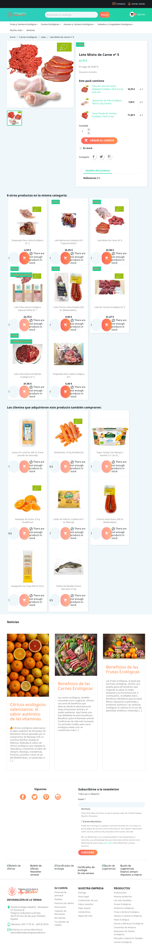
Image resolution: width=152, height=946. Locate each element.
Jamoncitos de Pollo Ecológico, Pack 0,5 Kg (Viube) (107, 102)
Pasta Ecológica (121, 919)
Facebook (23, 797)
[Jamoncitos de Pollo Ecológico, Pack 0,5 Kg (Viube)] (85, 101)
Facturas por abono (64, 903)
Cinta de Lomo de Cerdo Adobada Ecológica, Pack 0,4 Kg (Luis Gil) (107, 89)
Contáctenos (84, 912)
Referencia (89, 178)
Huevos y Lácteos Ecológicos (78, 24)
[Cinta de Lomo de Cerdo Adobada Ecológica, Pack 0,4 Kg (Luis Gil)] (85, 88)
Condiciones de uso (88, 900)
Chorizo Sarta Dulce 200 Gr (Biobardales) (109, 521)
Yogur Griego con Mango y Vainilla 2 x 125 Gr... (109, 454)
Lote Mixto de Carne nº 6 (109, 240)
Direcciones (60, 907)
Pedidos (58, 899)
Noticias (30, 30)
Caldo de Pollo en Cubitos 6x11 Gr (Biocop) (68, 521)
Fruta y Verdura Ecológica (23, 24)
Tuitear (101, 157)
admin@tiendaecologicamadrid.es (28, 932)
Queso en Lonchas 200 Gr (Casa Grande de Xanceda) (27, 454)
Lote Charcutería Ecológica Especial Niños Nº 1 (27, 309)
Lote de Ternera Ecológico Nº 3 (110, 307)
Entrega (82, 892)
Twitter (35, 797)
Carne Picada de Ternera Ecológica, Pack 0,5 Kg (104, 115)
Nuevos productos (123, 896)
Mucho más (16, 30)
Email (82, 799)
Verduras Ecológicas (124, 908)
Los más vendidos (123, 900)
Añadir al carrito (99, 140)
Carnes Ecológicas (50, 24)
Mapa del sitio (85, 915)
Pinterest (109, 157)
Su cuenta (61, 888)
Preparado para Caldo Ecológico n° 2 (27, 242)
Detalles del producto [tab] (98, 170)
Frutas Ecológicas (122, 904)
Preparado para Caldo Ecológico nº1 (68, 375)
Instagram (58, 797)
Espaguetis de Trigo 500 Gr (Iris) (27, 586)
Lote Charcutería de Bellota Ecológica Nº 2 (27, 375)
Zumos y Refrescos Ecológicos (128, 923)
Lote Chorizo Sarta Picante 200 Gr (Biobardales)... (69, 309)
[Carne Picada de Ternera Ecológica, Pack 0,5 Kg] (85, 114)
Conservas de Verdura (125, 927)
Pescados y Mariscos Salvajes (128, 938)
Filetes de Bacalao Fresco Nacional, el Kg (68, 587)
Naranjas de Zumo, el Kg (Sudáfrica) (27, 521)
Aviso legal (83, 896)
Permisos (85, 808)
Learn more (108, 843)
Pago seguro (84, 908)
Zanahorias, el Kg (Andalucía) (68, 452)
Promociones (120, 892)
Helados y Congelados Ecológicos (115, 24)
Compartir (93, 157)
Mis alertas (59, 917)
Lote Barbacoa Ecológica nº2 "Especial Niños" (69, 242)
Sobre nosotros (85, 904)
